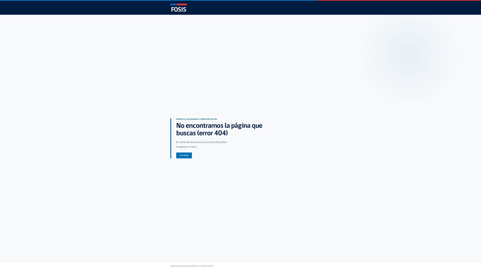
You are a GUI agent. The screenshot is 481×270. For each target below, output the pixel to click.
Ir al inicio (184, 155)
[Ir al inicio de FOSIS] (178, 8)
